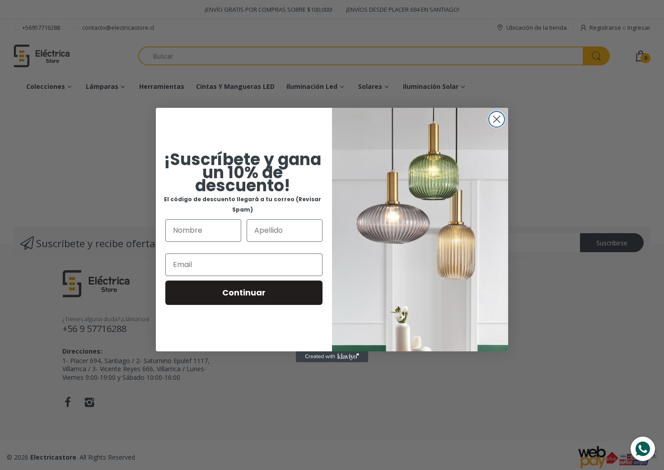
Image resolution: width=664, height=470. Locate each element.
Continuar (244, 292)
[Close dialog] (497, 119)
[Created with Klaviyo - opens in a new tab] (332, 356)
